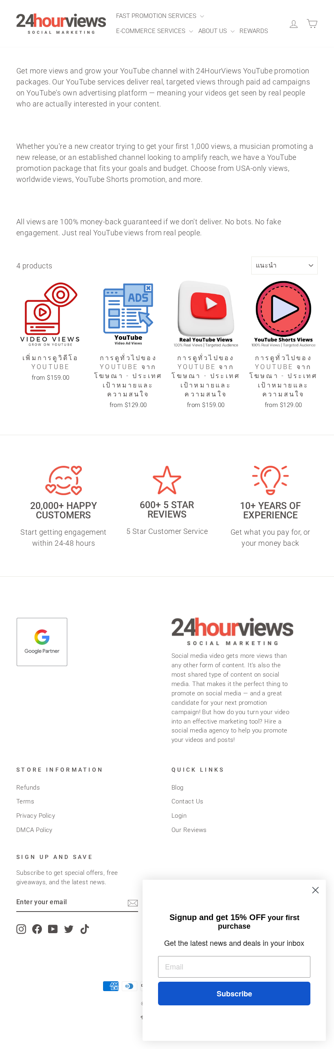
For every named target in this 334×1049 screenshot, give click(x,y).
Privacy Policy (35, 815)
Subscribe (234, 993)
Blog (177, 787)
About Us (213, 31)
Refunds (28, 787)
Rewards (254, 31)
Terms (25, 801)
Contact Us (187, 801)
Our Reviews (189, 830)
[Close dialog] (315, 890)
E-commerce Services (151, 31)
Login (179, 815)
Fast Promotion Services (157, 16)
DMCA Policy (34, 830)
